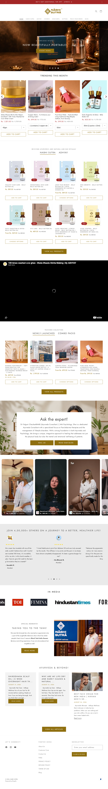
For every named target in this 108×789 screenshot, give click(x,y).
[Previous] (2, 97)
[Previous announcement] (6, 2)
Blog (40, 772)
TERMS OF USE (44, 769)
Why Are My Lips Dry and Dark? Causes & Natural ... (54, 679)
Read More (29, 650)
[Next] (106, 97)
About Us (42, 746)
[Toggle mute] (5, 507)
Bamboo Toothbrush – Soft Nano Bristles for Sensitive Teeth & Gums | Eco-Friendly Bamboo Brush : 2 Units (16, 369)
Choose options (66, 198)
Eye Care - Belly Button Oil (41, 229)
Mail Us (42, 443)
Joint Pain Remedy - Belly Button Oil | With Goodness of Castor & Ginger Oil (65, 187)
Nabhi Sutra (14, 779)
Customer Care (44, 750)
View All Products (54, 251)
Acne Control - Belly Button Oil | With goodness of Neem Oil (89, 230)
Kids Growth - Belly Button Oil (91, 185)
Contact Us (42, 754)
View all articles (54, 729)
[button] (96, 11)
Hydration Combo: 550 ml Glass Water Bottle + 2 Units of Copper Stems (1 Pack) (40, 368)
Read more (16, 701)
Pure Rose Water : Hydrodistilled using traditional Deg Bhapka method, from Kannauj (66, 117)
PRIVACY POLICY (44, 761)
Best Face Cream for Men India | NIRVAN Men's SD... (86, 696)
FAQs (40, 758)
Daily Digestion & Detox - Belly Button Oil (92, 116)
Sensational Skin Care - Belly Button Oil (40, 185)
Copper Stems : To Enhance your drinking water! (39, 116)
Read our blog (66, 443)
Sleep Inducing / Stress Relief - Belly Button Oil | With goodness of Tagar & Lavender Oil (66, 231)
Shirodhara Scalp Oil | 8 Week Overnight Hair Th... (20, 679)
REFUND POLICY (44, 765)
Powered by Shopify (10, 781)
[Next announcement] (102, 2)
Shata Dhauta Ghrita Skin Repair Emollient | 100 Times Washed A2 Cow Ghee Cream (12, 117)
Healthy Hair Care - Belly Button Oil (15, 185)
